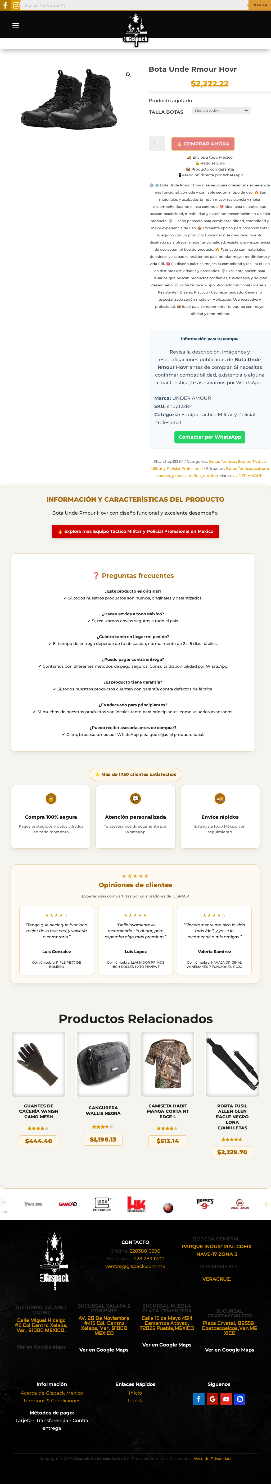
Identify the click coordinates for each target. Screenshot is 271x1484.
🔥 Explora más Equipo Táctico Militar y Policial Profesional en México (135, 531)
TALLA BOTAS (166, 112)
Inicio (135, 1393)
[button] (128, 75)
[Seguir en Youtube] (226, 1399)
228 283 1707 (149, 1259)
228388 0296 (145, 1251)
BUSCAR (259, 5)
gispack (179, 475)
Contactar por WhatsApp (210, 437)
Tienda (135, 1401)
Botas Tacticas (222, 461)
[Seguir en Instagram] (239, 1399)
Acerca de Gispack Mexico (52, 1393)
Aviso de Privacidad (212, 1458)
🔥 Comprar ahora (203, 144)
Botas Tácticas (239, 468)
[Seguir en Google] (212, 1399)
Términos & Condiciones (51, 1401)
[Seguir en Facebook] (199, 1399)
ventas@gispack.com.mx (135, 1266)
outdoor (210, 475)
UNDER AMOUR (248, 475)
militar (195, 475)
